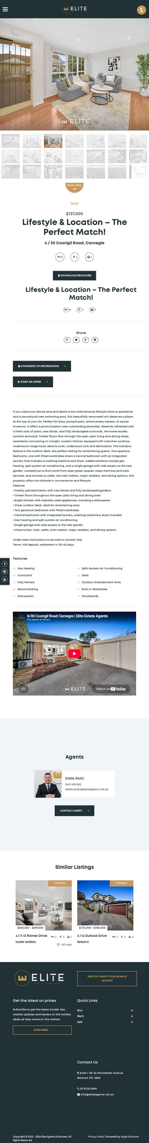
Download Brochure (75, 275)
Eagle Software (130, 1137)
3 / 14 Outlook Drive (92, 935)
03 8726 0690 (88, 1088)
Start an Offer (30, 382)
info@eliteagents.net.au (97, 1094)
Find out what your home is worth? (107, 978)
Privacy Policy (96, 1137)
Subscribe (41, 1030)
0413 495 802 (73, 784)
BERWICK (83, 942)
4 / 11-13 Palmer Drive (31, 935)
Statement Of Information (40, 366)
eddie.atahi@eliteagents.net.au (86, 789)
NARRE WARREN (26, 942)
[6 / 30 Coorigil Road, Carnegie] (74, 74)
